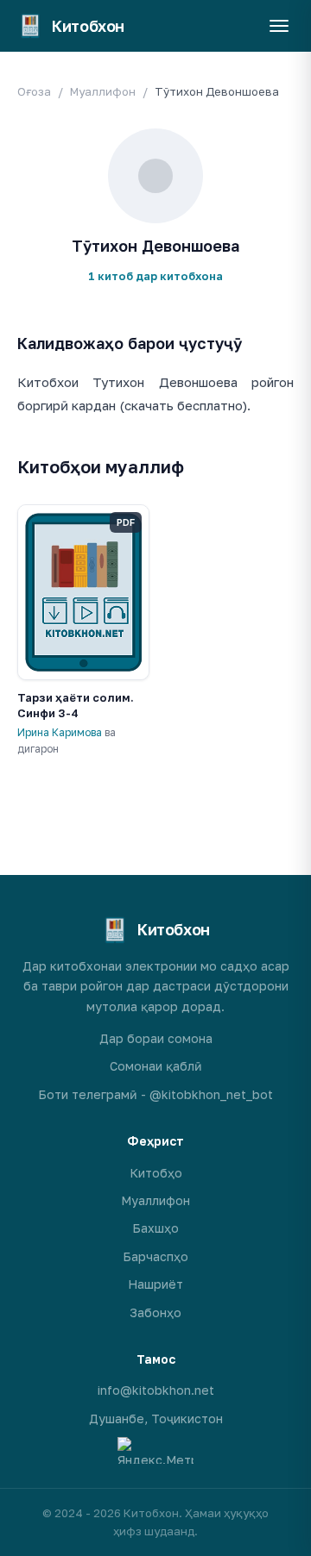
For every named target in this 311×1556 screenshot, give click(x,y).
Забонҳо (155, 1312)
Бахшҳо (155, 1228)
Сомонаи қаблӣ (156, 1066)
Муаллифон (103, 91)
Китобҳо (156, 1172)
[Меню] (279, 26)
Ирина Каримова (59, 732)
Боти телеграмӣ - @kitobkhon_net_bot (155, 1094)
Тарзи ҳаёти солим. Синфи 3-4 (75, 705)
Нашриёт (155, 1284)
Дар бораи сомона (156, 1038)
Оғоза (34, 91)
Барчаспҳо (155, 1256)
